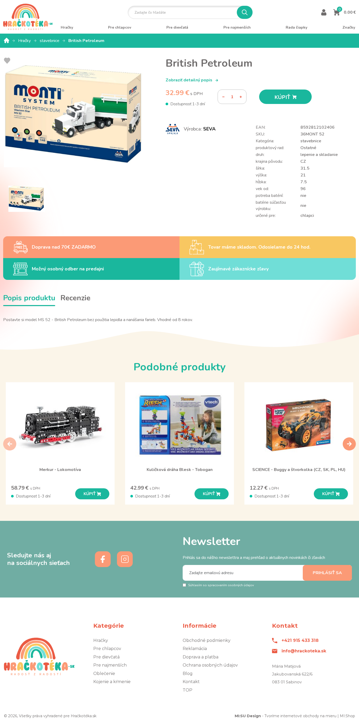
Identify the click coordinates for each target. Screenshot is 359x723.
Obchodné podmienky (206, 640)
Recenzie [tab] (75, 298)
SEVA (209, 129)
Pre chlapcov (107, 648)
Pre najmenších (110, 665)
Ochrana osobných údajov (210, 665)
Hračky (25, 41)
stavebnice (50, 41)
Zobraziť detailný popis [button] (189, 80)
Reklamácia (195, 648)
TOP (187, 690)
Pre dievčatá (106, 656)
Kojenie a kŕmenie (112, 681)
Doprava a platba (200, 656)
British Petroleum (86, 41)
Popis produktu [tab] (29, 298)
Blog (188, 673)
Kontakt (191, 681)
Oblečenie (104, 673)
